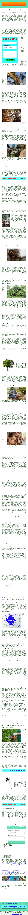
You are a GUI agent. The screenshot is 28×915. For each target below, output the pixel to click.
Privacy (25, 903)
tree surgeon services (20, 797)
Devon (8, 798)
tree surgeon (9, 91)
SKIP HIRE (15, 873)
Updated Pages (14, 903)
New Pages (8, 903)
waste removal (21, 871)
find (5, 810)
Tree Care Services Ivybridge (9, 824)
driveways (17, 870)
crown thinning (20, 794)
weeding (17, 869)
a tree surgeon (8, 862)
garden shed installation (13, 865)
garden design (10, 872)
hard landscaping (6, 871)
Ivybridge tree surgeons (19, 775)
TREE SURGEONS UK (14, 898)
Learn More (15, 914)
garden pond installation (19, 864)
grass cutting (5, 870)
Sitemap (2, 903)
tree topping (12, 788)
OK (21, 914)
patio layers (5, 869)
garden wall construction (11, 863)
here (12, 886)
